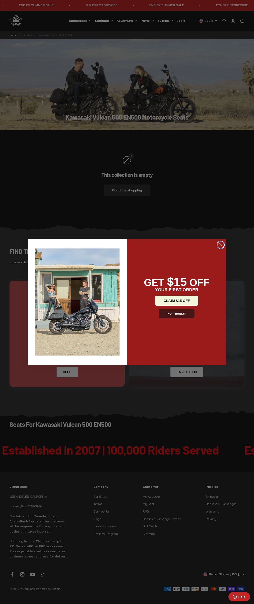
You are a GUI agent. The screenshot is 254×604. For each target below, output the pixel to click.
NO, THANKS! (176, 313)
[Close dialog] (220, 244)
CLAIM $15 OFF (177, 301)
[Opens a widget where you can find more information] (239, 597)
